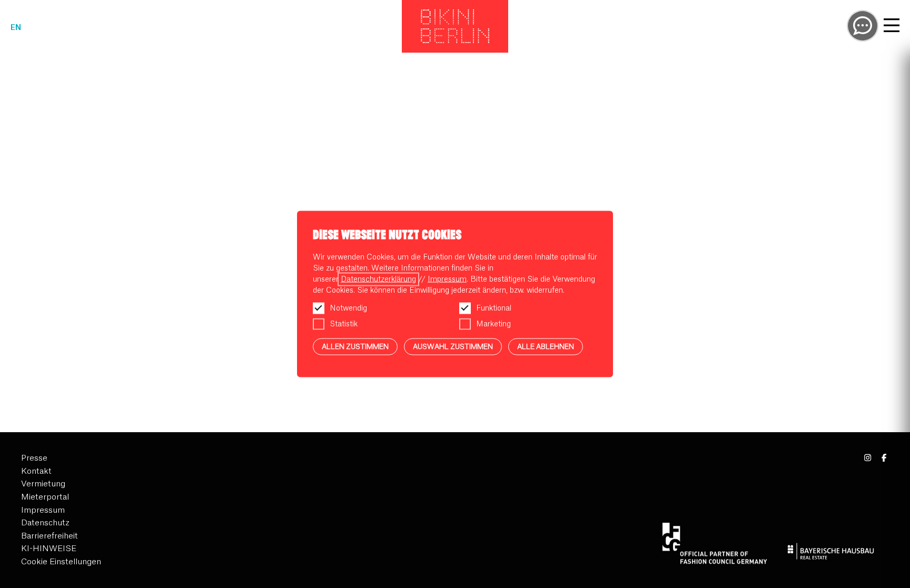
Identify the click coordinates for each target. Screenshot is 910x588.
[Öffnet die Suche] (862, 26)
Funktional (493, 308)
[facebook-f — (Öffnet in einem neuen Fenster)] (884, 458)
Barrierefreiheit (49, 536)
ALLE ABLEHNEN (545, 346)
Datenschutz (45, 523)
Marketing (493, 323)
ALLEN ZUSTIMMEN (355, 346)
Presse (34, 458)
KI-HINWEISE (48, 549)
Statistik (344, 323)
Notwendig (348, 308)
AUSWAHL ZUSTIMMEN (453, 346)
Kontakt (36, 471)
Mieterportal (45, 497)
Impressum (43, 510)
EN (16, 28)
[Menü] (891, 26)
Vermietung (43, 484)
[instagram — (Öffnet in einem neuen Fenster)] (868, 458)
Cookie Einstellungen (61, 562)
